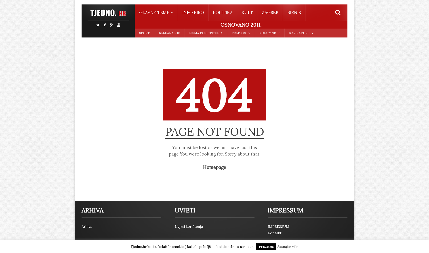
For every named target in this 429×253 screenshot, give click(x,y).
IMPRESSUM (278, 226)
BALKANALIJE (169, 33)
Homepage (214, 167)
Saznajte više (287, 246)
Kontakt (275, 233)
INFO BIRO (193, 12)
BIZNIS (294, 12)
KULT (247, 12)
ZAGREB (270, 12)
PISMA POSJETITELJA (206, 33)
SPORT (144, 33)
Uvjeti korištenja (189, 226)
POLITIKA (223, 12)
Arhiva (87, 226)
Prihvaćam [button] (266, 247)
